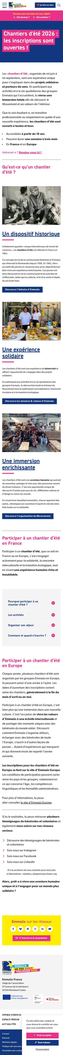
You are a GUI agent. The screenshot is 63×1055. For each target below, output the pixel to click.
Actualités (9, 1024)
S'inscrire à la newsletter (33, 938)
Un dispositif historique (31, 234)
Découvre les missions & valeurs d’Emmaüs (29, 401)
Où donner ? (23, 17)
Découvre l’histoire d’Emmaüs (22, 289)
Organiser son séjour (21, 625)
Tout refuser (43, 1043)
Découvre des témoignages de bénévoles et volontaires (33, 842)
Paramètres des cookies (12, 1051)
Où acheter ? (43, 17)
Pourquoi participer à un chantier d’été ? (23, 602)
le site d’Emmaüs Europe (36, 802)
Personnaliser (42, 1049)
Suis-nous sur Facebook (21, 856)
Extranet (5, 1038)
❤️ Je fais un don (45, 5)
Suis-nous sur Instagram (21, 850)
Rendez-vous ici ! (30, 152)
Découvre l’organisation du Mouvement (27, 516)
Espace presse (10, 1019)
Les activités (16, 615)
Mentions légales (9, 1042)
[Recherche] (59, 5)
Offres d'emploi (11, 1014)
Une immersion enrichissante (21, 464)
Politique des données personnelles (17, 1046)
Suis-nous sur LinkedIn (21, 862)
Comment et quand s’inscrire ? (27, 635)
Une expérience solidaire (21, 353)
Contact (5, 1034)
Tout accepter (43, 1035)
